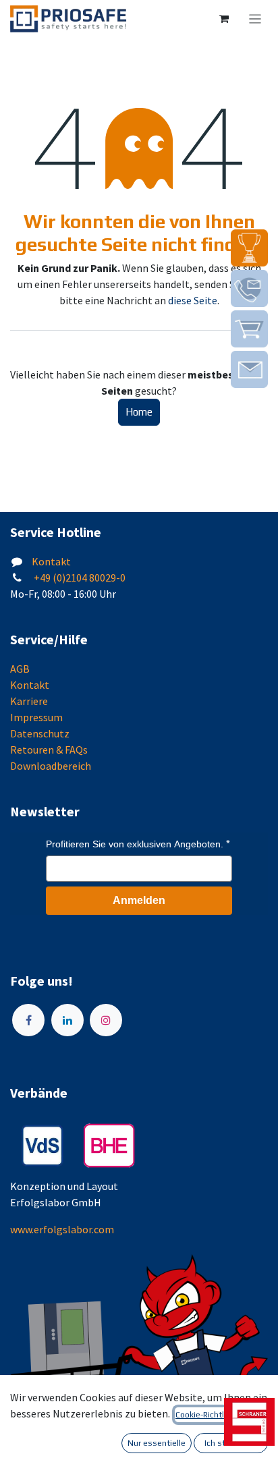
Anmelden (139, 900)
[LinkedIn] (67, 1020)
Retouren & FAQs (49, 749)
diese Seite (192, 300)
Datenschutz (40, 733)
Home (139, 412)
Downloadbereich (50, 765)
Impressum (36, 717)
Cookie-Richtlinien (208, 1414)
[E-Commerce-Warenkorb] (224, 19)
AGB (20, 668)
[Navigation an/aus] (255, 18)
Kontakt (51, 561)
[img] (249, 247)
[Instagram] (106, 1020)
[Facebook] (28, 1020)
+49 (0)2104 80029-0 (79, 577)
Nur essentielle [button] (157, 1443)
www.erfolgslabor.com (62, 1229)
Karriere (29, 701)
